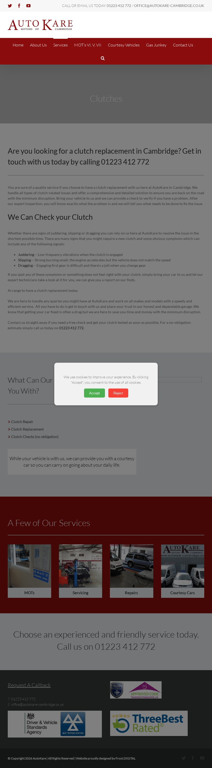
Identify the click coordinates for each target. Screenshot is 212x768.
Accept (94, 393)
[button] (103, 57)
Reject (118, 393)
